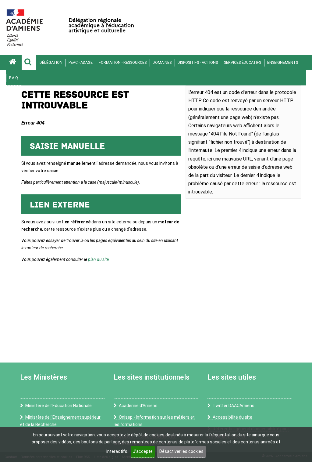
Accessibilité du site (232, 417)
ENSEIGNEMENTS (282, 62)
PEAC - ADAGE (81, 62)
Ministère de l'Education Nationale (58, 405)
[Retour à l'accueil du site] (13, 62)
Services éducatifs (242, 62)
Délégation (51, 62)
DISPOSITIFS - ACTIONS (198, 62)
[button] (29, 62)
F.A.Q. (14, 77)
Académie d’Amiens (138, 405)
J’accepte (143, 451)
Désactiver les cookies (181, 451)
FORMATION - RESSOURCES (123, 62)
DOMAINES (162, 62)
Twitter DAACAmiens (233, 405)
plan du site (98, 259)
